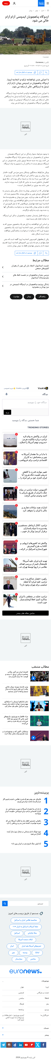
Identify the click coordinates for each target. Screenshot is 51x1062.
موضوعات (45, 981)
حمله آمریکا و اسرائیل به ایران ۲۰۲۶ (25, 926)
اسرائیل (17, 933)
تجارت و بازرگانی (43, 992)
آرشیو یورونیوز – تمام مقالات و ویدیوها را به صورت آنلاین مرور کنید (13, 1018)
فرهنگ (21, 1004)
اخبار (42, 11)
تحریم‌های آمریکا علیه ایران (31, 946)
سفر (47, 1004)
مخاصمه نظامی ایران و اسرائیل (25, 920)
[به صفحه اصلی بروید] (41, 3)
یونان (30, 11)
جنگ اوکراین (32, 933)
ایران (12, 946)
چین (13, 952)
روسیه (25, 952)
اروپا (47, 987)
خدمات (46, 1028)
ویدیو (47, 1009)
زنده (6, 3)
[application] (25, 40)
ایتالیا (37, 952)
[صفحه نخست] (48, 10)
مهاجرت (16, 296)
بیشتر (47, 1035)
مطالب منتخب (40, 667)
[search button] (5, 903)
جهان (36, 11)
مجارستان (18, 959)
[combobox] (25, 903)
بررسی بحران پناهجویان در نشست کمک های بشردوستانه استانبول (31, 276)
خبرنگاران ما (45, 1015)
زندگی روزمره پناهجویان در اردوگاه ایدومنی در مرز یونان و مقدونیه (29, 286)
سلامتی (33, 959)
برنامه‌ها (21, 1009)
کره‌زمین (21, 992)
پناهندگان (42, 296)
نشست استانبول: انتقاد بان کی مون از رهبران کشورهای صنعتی (30, 267)
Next (47, 998)
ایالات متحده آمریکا (25, 939)
